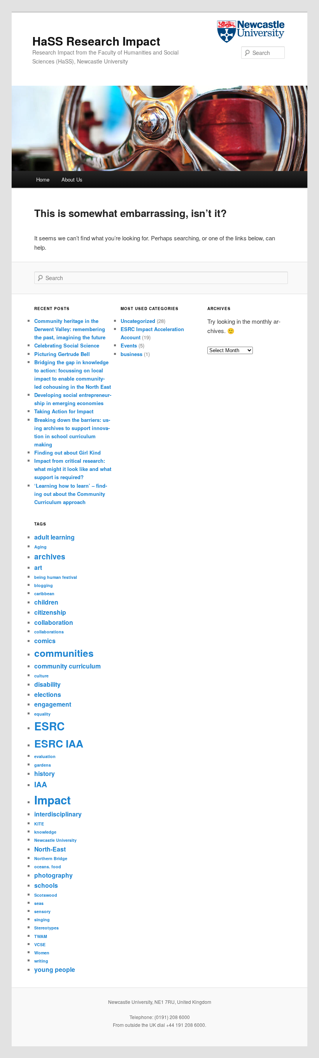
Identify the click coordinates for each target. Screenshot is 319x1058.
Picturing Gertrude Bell (62, 354)
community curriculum (67, 665)
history (44, 773)
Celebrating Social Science (66, 345)
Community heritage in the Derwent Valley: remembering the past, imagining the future (69, 329)
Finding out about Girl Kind (67, 452)
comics (45, 640)
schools (46, 885)
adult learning (54, 537)
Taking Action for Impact (63, 411)
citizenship (50, 612)
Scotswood (45, 895)
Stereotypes (46, 928)
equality (42, 714)
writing (41, 961)
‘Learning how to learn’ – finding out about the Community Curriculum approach (70, 494)
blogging (43, 585)
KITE (39, 824)
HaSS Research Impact (96, 40)
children (46, 602)
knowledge (45, 832)
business (131, 354)
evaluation (45, 756)
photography (53, 875)
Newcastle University (55, 840)
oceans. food (47, 866)
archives (49, 556)
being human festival (55, 577)
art (38, 567)
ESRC (49, 726)
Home (42, 179)
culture (41, 676)
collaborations (49, 632)
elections (47, 694)
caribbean (44, 593)
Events (129, 345)
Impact (52, 800)
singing (42, 919)
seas (39, 903)
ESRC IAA (58, 743)
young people (54, 969)
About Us (71, 179)
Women (41, 953)
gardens (42, 765)
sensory (42, 911)
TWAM (40, 936)
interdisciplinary (58, 813)
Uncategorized (138, 320)
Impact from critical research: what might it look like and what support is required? (72, 469)
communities (64, 653)
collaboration (53, 622)
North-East (50, 849)
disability (47, 684)
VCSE (40, 944)
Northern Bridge (50, 858)
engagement (52, 704)
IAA (40, 784)
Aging (40, 547)
